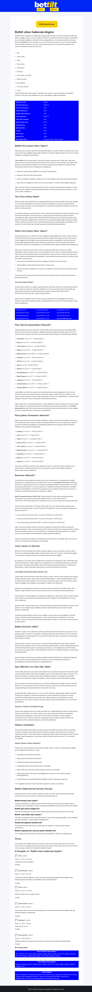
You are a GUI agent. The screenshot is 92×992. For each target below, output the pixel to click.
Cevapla (17, 865)
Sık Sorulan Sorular (22, 87)
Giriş (18, 53)
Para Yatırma (21, 64)
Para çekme (18, 466)
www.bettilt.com (21, 310)
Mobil (18, 60)
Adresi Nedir (21, 57)
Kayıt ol (41, 9)
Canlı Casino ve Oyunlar (24, 75)
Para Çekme (20, 68)
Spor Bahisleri (21, 83)
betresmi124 (23, 871)
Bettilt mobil (37, 218)
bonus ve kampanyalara (61, 480)
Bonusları (19, 72)
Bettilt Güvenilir (21, 79)
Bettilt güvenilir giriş (46, 24)
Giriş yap (54, 9)
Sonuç (18, 90)
